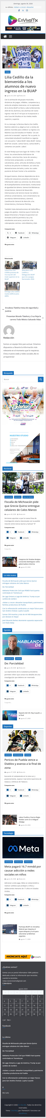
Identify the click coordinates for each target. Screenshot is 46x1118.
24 (40, 1010)
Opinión (18, 658)
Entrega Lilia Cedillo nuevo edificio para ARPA (12, 294)
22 (28, 1010)
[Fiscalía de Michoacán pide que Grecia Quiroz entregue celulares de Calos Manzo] (23, 483)
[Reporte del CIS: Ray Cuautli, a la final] (9, 715)
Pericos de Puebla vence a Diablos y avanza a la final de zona (22, 763)
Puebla (8, 72)
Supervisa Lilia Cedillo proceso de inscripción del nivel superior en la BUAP (12, 274)
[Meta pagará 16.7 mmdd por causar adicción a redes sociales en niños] (23, 847)
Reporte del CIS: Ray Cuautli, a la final (30, 714)
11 (5, 1005)
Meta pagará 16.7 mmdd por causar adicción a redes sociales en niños (22, 870)
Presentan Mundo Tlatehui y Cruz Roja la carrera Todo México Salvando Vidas (23, 318)
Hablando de (9, 658)
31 (40, 1014)
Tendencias (28, 862)
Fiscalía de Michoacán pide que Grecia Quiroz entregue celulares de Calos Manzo (22, 506)
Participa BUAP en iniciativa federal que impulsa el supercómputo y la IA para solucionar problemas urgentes (29, 931)
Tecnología (18, 862)
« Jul (4, 1020)
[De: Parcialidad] (23, 644)
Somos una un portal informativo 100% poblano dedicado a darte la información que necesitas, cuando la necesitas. (20, 975)
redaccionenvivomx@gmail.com (14, 981)
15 (28, 1005)
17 (40, 1005)
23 (34, 1010)
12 (11, 1005)
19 (11, 1010)
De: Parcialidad (8, 587)
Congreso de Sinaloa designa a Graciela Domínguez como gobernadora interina (29, 561)
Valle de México (28, 497)
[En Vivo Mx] (5, 36)
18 (5, 1010)
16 (34, 1005)
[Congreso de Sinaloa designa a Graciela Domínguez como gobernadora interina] (9, 563)
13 (16, 1005)
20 (16, 1010)
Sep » (9, 1020)
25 (5, 1014)
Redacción (22, 96)
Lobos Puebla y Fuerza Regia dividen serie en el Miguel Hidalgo (29, 819)
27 (16, 1014)
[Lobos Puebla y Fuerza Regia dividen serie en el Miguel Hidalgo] (9, 821)
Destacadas (8, 497)
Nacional (18, 497)
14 (22, 1005)
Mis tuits (5, 1093)
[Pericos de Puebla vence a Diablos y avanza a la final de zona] (23, 741)
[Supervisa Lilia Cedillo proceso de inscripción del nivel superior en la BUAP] (12, 265)
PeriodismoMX (18, 755)
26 (11, 1014)
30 (34, 1014)
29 (28, 1014)
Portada (27, 755)
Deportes (8, 755)
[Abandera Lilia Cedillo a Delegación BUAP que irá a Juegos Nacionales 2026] (29, 265)
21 (22, 1010)
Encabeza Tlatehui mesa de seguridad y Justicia (21, 309)
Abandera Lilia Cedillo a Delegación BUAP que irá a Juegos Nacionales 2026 (28, 274)
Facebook (6, 1026)
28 (22, 1014)
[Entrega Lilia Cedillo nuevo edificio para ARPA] (12, 286)
